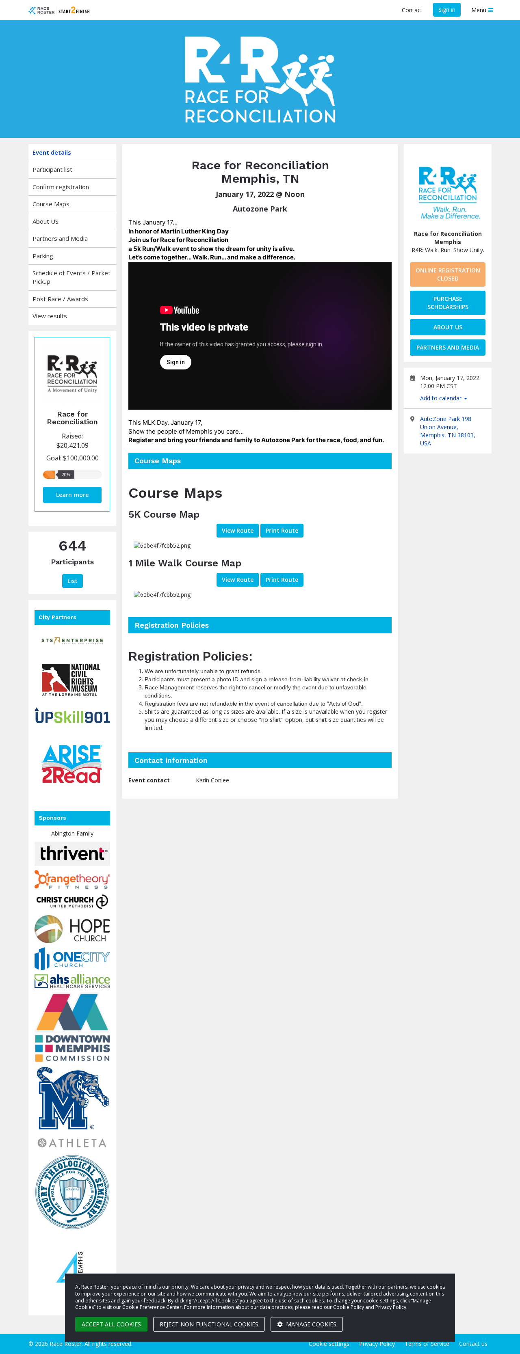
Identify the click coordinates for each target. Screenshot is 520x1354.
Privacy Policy (377, 1344)
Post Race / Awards (60, 299)
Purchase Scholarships (447, 303)
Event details (51, 152)
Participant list (52, 169)
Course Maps (50, 204)
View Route (238, 530)
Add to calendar (441, 398)
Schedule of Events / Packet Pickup (71, 277)
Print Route (282, 530)
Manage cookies (310, 1324)
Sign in (446, 9)
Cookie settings (329, 1344)
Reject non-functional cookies (209, 1324)
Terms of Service (427, 1344)
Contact (412, 10)
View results (49, 316)
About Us (447, 327)
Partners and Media (60, 238)
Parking (42, 256)
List (72, 581)
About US (45, 221)
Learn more (72, 495)
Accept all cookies (111, 1324)
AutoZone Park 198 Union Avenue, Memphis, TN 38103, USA (447, 431)
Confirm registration (60, 187)
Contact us (473, 1344)
